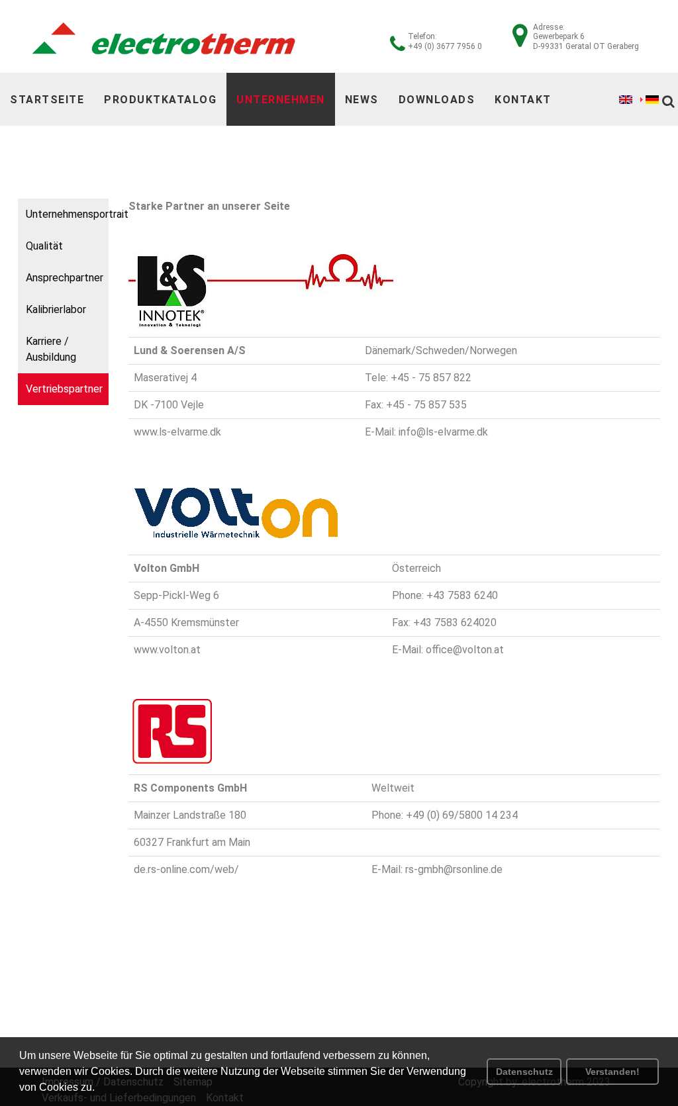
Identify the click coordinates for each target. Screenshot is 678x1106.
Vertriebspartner (64, 389)
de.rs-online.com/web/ (186, 869)
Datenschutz (524, 1071)
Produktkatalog (160, 99)
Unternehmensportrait (67, 214)
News (362, 99)
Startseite (47, 99)
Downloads (437, 99)
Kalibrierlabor (56, 309)
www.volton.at (167, 649)
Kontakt (523, 99)
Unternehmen (280, 99)
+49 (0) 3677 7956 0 (445, 46)
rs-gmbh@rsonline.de (454, 869)
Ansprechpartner (64, 277)
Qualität (44, 246)
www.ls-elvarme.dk (177, 432)
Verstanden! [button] (612, 1071)
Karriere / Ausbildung (51, 349)
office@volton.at (465, 649)
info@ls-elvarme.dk (443, 432)
